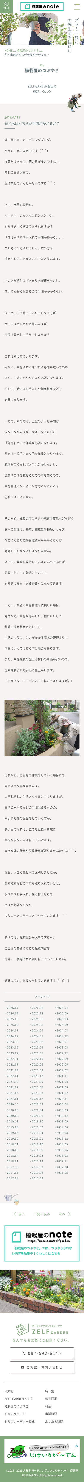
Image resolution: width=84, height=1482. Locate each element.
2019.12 (62, 1115)
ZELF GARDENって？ (19, 1398)
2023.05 (37, 1047)
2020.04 (37, 1110)
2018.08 (13, 1150)
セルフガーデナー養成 (20, 1421)
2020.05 (13, 1110)
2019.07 (37, 1127)
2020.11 (62, 1098)
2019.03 (62, 1132)
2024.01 (37, 1036)
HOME (9, 1391)
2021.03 (37, 1093)
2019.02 (13, 1138)
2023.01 (37, 1053)
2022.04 (13, 1070)
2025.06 (37, 1019)
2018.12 (62, 1138)
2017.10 (13, 1167)
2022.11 (13, 1059)
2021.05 (62, 1087)
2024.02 (13, 1036)
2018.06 (37, 1150)
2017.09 (37, 1167)
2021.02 (62, 1093)
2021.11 (62, 1076)
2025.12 (37, 1013)
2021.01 (13, 1098)
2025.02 (13, 1024)
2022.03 (37, 1070)
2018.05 (62, 1150)
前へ (22, 1214)
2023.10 (13, 1042)
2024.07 (13, 1030)
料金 (48, 1406)
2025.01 (37, 1024)
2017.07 (13, 1172)
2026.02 (13, 1013)
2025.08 (13, 1019)
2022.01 (13, 1076)
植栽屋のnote (63, 5)
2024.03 (62, 1030)
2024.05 (37, 1030)
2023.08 (37, 1042)
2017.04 (13, 1178)
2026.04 (62, 1007)
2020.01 (37, 1115)
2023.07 (62, 1042)
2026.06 (37, 1007)
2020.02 (13, 1115)
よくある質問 (54, 1421)
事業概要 (51, 1413)
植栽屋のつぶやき (17, 1406)
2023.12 (62, 1036)
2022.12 (62, 1053)
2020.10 (13, 1104)
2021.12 (37, 1076)
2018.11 (13, 1144)
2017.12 (37, 1161)
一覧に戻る (42, 1214)
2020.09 (37, 1104)
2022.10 (37, 1059)
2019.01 (37, 1138)
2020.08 (62, 1104)
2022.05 (62, 1064)
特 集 (49, 1391)
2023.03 (62, 1047)
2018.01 (13, 1161)
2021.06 (37, 1087)
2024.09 (62, 1024)
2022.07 (13, 1064)
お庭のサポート (15, 1413)
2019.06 (62, 1127)
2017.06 (37, 1172)
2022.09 (62, 1059)
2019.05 (13, 1132)
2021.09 (37, 1081)
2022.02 (62, 1070)
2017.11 (62, 1161)
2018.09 (62, 1144)
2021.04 (13, 1093)
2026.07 (13, 1007)
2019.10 (37, 1121)
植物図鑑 (51, 1398)
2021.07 (13, 1087)
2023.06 (13, 1047)
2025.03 (62, 1019)
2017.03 (37, 1178)
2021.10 (13, 1081)
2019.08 (13, 1127)
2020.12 (37, 1098)
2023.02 (13, 1053)
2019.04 (37, 1132)
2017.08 (62, 1167)
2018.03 (37, 1155)
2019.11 (13, 1121)
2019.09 (62, 1121)
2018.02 (62, 1155)
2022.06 (37, 1064)
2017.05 (62, 1172)
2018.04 (13, 1155)
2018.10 (37, 1144)
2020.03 (62, 1110)
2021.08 (62, 1081)
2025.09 (62, 1013)
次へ (62, 1214)
